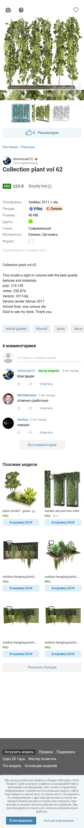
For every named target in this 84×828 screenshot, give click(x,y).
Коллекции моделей (41, 766)
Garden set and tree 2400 (62, 511)
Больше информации (59, 820)
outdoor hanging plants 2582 (20, 642)
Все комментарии (42, 445)
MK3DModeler (27, 395)
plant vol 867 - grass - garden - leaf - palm (20, 511)
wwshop (22, 419)
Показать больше (42, 667)
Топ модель (12, 766)
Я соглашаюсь (21, 820)
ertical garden (16, 329)
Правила (46, 752)
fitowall (41, 329)
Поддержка (65, 752)
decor (78, 329)
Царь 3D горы (14, 759)
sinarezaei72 (26, 370)
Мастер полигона (42, 759)
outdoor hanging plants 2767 (20, 576)
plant (61, 329)
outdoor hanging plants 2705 (62, 576)
